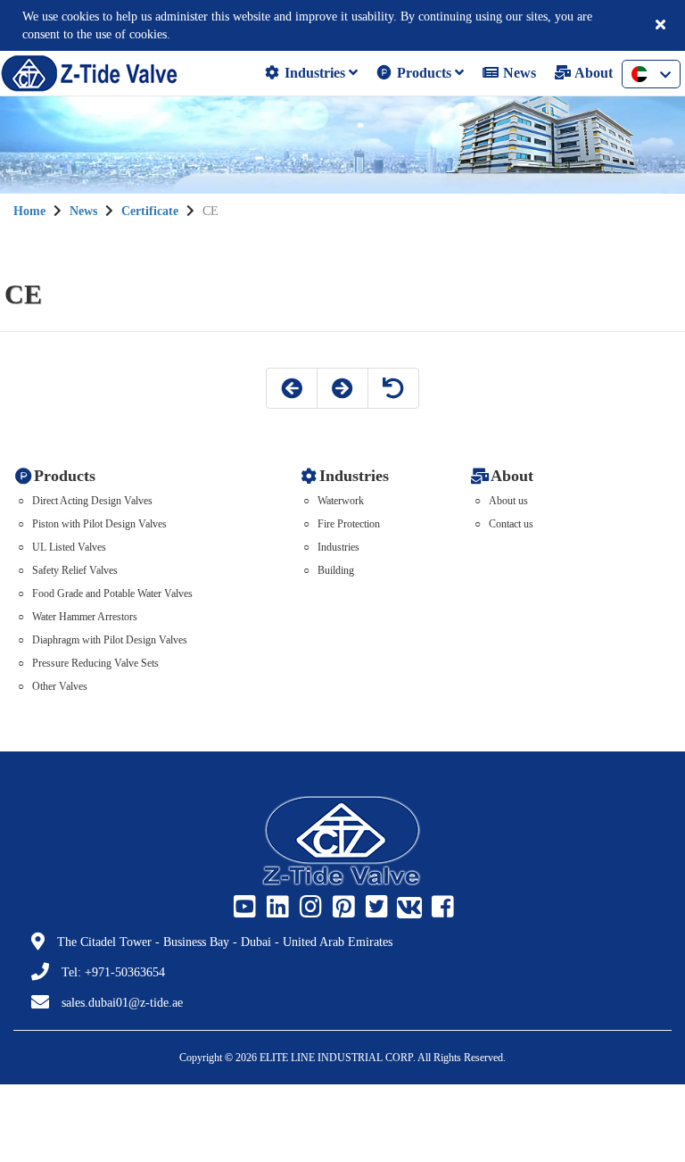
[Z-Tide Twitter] (374, 907)
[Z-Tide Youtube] (242, 907)
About (592, 72)
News (517, 72)
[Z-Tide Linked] (275, 907)
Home (29, 211)
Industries (315, 72)
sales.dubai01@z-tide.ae (122, 1002)
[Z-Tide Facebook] (440, 907)
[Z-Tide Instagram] (308, 907)
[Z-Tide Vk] (407, 907)
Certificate (149, 211)
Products (424, 72)
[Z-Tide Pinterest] (341, 907)
